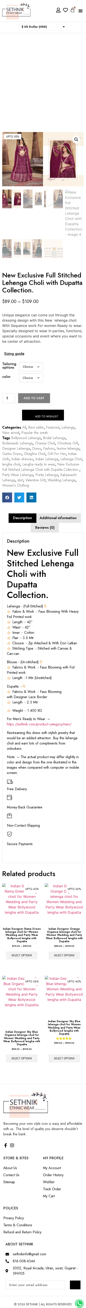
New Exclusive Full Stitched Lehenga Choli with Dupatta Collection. (40, 467)
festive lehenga (68, 448)
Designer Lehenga (16, 448)
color (6, 377)
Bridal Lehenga (54, 437)
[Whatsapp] (79, 1303)
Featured (52, 427)
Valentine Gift (35, 480)
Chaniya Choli (45, 443)
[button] (80, 10)
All (24, 427)
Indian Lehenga (46, 459)
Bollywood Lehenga (26, 437)
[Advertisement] (43, 78)
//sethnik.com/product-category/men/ (43, 724)
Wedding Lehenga (61, 480)
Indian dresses (22, 459)
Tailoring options (9, 365)
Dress (36, 448)
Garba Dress (12, 453)
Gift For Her (57, 453)
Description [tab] (22, 517)
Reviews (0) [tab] (44, 527)
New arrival (10, 432)
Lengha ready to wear (38, 464)
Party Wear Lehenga (17, 474)
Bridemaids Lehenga (17, 443)
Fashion (48, 448)
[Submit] (75, 1285)
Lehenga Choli (71, 459)
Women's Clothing (15, 485)
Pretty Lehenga (46, 474)
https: (11, 724)
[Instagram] (12, 1145)
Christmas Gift (67, 443)
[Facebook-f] (5, 1145)
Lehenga (68, 427)
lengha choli (11, 464)
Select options (21, 955)
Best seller (36, 427)
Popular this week (34, 432)
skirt (20, 480)
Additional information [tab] (58, 517)
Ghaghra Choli (34, 453)
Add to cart (34, 398)
